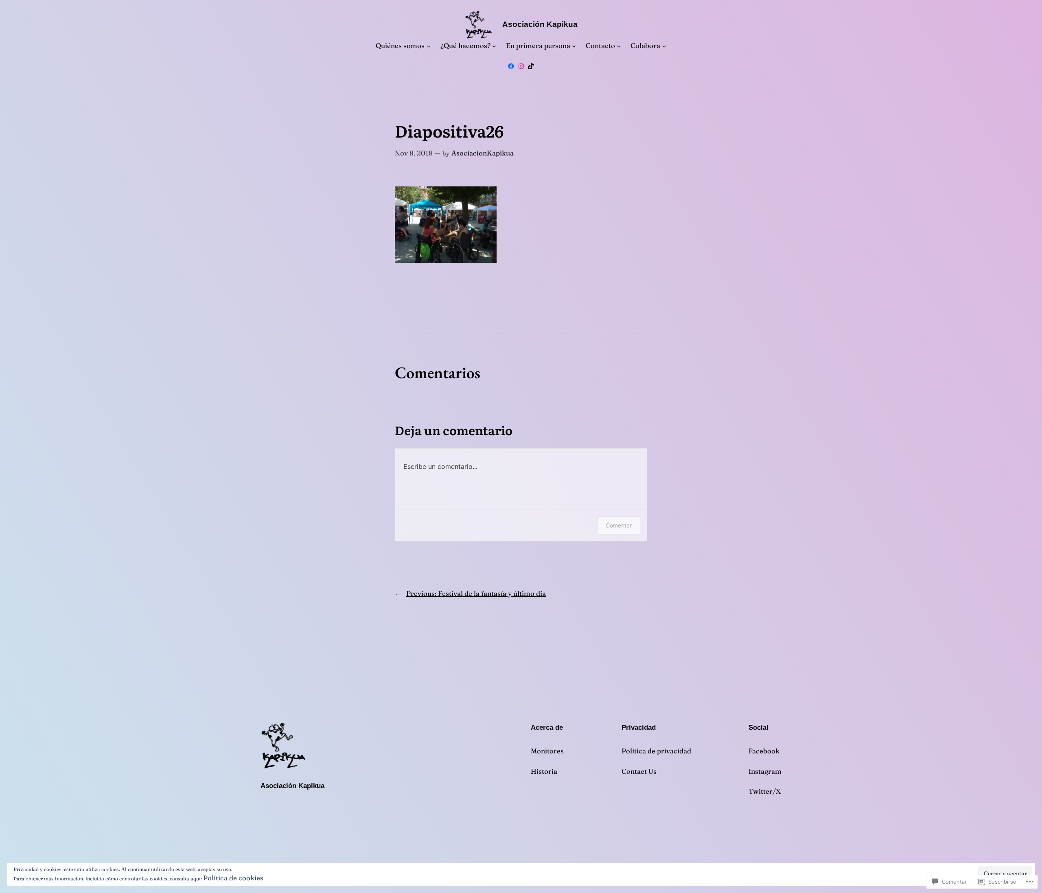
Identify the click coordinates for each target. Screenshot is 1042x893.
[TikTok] (531, 66)
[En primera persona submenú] (574, 46)
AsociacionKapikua (482, 153)
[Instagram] (521, 66)
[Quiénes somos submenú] (429, 46)
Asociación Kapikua (540, 24)
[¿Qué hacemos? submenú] (494, 46)
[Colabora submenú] (664, 46)
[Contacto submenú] (619, 46)
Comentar (619, 525)
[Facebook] (511, 66)
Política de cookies (233, 878)
